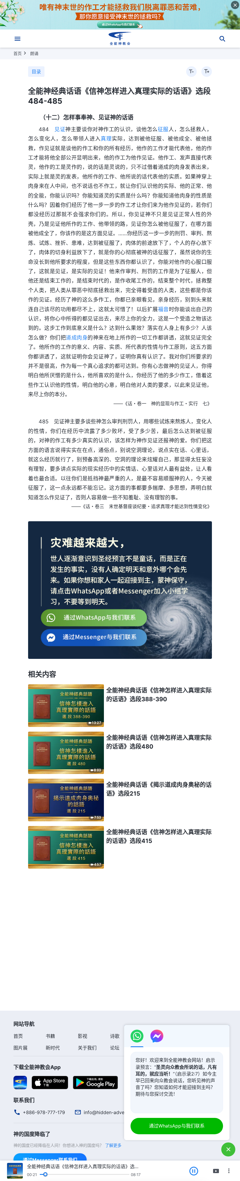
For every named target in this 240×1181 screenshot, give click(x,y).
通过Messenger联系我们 (50, 1160)
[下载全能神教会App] (20, 1082)
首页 (17, 53)
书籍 (50, 1036)
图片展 (20, 1048)
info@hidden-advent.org (111, 1112)
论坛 (114, 1048)
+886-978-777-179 (44, 1112)
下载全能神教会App (37, 1067)
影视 (82, 1036)
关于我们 (87, 1048)
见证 (59, 129)
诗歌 (114, 1036)
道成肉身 (77, 338)
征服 (163, 129)
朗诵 (34, 53)
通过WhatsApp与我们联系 (177, 1126)
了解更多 (113, 1145)
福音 (163, 309)
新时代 (53, 1048)
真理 (106, 139)
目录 (36, 72)
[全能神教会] (120, 39)
